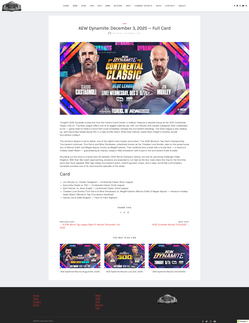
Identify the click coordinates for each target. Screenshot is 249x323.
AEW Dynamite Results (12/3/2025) (169, 271)
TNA (92, 6)
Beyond (118, 6)
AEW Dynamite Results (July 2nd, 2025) (124, 271)
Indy (128, 6)
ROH (100, 6)
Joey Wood (116, 33)
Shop (158, 6)
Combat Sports (143, 6)
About (182, 6)
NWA (108, 6)
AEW (83, 6)
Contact (170, 6)
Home (66, 6)
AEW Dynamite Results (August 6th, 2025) (80, 271)
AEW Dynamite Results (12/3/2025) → (170, 224)
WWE (75, 6)
